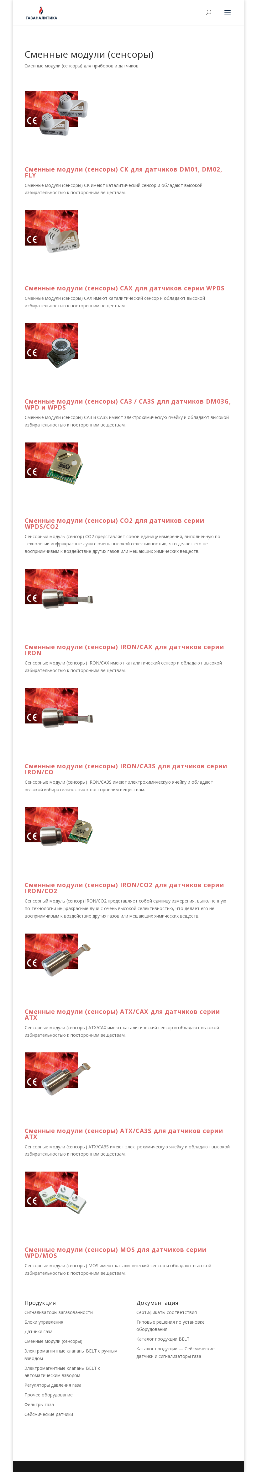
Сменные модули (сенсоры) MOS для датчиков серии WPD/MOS (116, 1253)
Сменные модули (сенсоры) (53, 1341)
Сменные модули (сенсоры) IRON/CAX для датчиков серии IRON (124, 650)
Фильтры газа (39, 1404)
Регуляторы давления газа (52, 1385)
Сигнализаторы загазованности (58, 1312)
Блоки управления (43, 1322)
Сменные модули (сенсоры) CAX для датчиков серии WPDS (125, 288)
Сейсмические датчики (48, 1414)
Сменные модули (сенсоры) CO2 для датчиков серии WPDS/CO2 (114, 523)
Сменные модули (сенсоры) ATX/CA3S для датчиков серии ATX (124, 1134)
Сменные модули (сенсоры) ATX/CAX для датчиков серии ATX (122, 1015)
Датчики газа (38, 1331)
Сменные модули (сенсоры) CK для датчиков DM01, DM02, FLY (123, 172)
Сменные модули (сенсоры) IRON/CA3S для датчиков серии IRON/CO (126, 769)
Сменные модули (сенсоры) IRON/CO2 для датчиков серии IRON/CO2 (124, 888)
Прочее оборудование (48, 1395)
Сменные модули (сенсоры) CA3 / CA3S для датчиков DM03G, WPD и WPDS (128, 404)
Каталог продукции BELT (163, 1339)
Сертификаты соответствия (166, 1312)
